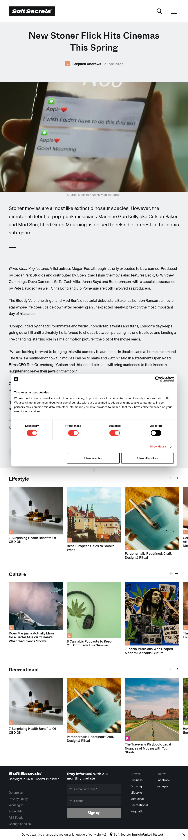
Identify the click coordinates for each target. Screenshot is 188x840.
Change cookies (20, 824)
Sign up (94, 813)
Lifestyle (19, 479)
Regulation (138, 811)
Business (136, 780)
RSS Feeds (16, 817)
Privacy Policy (18, 799)
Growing (136, 786)
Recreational (139, 805)
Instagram (163, 786)
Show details (158, 446)
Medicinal (137, 799)
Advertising (16, 811)
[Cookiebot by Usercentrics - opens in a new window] (158, 379)
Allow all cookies (147, 458)
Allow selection (93, 458)
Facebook (163, 780)
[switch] (73, 433)
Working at (16, 805)
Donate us (16, 792)
